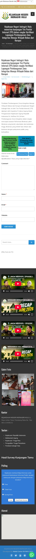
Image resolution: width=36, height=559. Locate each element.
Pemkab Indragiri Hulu (12, 446)
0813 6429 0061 (11, 6)
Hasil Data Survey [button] (21, 500)
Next (31, 154)
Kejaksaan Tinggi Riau (12, 441)
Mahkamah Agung (11, 438)
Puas (6, 484)
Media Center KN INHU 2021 (23, 551)
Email (3, 205)
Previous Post (23, 154)
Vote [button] (10, 500)
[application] (18, 283)
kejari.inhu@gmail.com (29, 6)
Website (4, 215)
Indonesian (23, 1)
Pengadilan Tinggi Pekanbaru (15, 443)
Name (4, 194)
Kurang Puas (9, 495)
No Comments (15, 77)
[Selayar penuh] (32, 291)
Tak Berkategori (26, 77)
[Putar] (4, 291)
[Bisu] (29, 291)
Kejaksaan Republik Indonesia (15, 435)
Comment (4, 163)
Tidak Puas (8, 489)
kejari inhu (4, 78)
